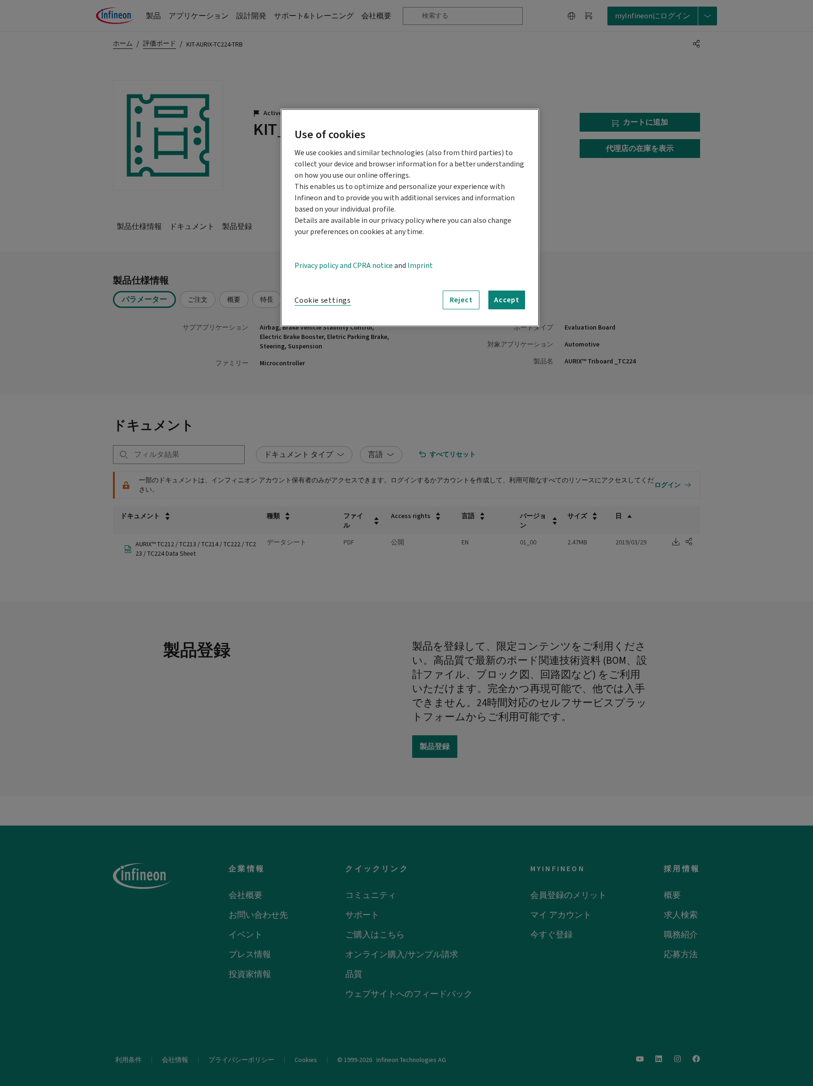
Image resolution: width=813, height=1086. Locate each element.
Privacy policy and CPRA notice (344, 265)
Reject (461, 300)
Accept (506, 300)
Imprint (420, 265)
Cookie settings (323, 300)
